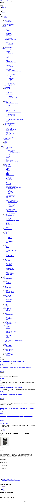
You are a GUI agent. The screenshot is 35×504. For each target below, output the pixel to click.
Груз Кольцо (8, 170)
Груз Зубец (7, 167)
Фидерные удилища (9, 274)
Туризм (3, 294)
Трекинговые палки (9, 339)
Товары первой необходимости (9, 24)
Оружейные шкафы (7, 100)
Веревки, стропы (8, 335)
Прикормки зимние (9, 199)
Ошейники (7, 27)
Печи (5, 143)
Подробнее (2, 364)
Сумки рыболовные (7, 260)
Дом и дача (4, 16)
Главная (3, 429)
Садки (5, 258)
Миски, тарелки (8, 330)
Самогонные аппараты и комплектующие (10, 23)
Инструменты (6, 304)
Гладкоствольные (8, 117)
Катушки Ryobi (8, 218)
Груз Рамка (7, 174)
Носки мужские (10, 80)
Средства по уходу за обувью (8, 47)
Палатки (5, 313)
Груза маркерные (8, 178)
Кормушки (7, 153)
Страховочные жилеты (9, 289)
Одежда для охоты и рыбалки (8, 49)
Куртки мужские (10, 79)
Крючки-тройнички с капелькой (11, 186)
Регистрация (4, 7)
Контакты (3, 12)
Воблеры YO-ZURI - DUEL (12, 250)
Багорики (7, 181)
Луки (8, 106)
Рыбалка (3, 146)
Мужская (7, 75)
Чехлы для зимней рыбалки (10, 212)
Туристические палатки (9, 320)
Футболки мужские (11, 83)
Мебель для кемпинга (7, 308)
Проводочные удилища (9, 268)
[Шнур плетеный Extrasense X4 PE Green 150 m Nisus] (4, 445)
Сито (6, 162)
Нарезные (7, 120)
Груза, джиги (6, 165)
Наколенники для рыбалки (10, 196)
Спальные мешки (6, 341)
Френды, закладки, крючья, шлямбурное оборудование (14, 340)
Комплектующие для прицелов (12, 97)
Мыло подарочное (9, 323)
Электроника (6, 290)
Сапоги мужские (10, 46)
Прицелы (7, 95)
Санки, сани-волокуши (9, 210)
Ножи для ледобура (11, 191)
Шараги (9, 208)
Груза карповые (8, 177)
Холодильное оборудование (8, 349)
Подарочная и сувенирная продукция (10, 322)
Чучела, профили (6, 139)
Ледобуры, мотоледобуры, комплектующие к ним (13, 187)
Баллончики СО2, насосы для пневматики (14, 112)
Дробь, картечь (8, 118)
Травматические (8, 122)
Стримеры (7, 257)
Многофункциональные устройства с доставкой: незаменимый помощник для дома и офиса (15, 367)
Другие (7, 251)
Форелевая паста (8, 244)
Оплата (3, 11)
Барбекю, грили (6, 140)
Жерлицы (7, 182)
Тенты (7, 319)
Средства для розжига (7, 144)
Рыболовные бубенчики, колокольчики (12, 161)
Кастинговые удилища (9, 265)
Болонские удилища (9, 262)
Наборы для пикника (7, 312)
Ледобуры (9, 190)
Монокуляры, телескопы (9, 94)
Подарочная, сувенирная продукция (9, 123)
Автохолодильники (9, 350)
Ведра (7, 148)
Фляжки (5, 347)
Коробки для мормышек (9, 185)
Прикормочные (10, 238)
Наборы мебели (8, 309)
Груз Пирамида (8, 172)
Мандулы (7, 253)
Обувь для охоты (6, 32)
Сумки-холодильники (9, 352)
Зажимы (7, 336)
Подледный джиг (10, 206)
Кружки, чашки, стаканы (10, 329)
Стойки (5, 259)
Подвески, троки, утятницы (10, 133)
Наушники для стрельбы (9, 130)
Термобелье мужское (11, 82)
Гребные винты (8, 283)
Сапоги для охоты (8, 35)
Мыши (7, 254)
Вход (3, 6)
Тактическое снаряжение (10, 135)
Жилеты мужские (10, 77)
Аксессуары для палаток (9, 314)
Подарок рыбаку (6, 231)
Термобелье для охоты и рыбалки (11, 62)
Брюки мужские (10, 76)
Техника (3, 277)
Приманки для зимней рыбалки (11, 200)
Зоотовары (4, 26)
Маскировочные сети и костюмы (11, 129)
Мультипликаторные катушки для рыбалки (12, 220)
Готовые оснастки (7, 164)
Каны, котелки (8, 328)
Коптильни (5, 141)
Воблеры (7, 247)
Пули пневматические (11, 114)
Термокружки (6, 343)
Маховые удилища (9, 266)
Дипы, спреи (8, 240)
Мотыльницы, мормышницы (10, 195)
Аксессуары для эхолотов (10, 291)
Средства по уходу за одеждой (8, 85)
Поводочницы (8, 158)
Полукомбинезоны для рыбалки (11, 37)
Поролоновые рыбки (9, 255)
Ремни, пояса (10, 81)
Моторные (7, 280)
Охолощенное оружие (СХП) (10, 110)
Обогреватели (8, 298)
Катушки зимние (8, 183)
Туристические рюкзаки (8, 345)
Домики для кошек (7, 30)
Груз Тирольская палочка (10, 175)
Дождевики (7, 57)
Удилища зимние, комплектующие (11, 211)
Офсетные (7, 226)
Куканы (7, 155)
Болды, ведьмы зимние (11, 203)
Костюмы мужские (11, 78)
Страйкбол (4, 276)
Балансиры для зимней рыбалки (13, 201)
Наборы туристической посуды (11, 331)
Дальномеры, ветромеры (9, 92)
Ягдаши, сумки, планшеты (10, 137)
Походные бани (8, 317)
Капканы (5, 86)
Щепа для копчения (7, 145)
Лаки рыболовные (9, 156)
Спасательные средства (7, 287)
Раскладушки (8, 310)
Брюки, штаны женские (11, 70)
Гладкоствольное (8, 102)
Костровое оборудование (8, 307)
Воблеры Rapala (10, 248)
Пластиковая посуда (7, 19)
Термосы (5, 344)
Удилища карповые (9, 272)
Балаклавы (9, 52)
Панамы (9, 55)
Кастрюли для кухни (9, 21)
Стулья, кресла (8, 311)
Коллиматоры (10, 96)
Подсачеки (5, 232)
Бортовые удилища (9, 263)
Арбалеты (9, 105)
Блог (3, 9)
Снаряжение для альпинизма (8, 334)
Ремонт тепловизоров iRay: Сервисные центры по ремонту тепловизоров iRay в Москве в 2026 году (16, 416)
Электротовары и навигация (8, 354)
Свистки (7, 29)
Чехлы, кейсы (8, 136)
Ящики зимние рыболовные (10, 213)
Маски (9, 54)
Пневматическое (8, 111)
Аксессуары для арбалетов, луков (13, 104)
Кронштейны (8, 93)
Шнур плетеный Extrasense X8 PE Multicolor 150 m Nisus (11, 480)
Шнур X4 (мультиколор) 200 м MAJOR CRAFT (9, 479)
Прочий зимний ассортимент (10, 209)
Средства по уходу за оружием (10, 115)
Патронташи (8, 132)
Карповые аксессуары (9, 149)
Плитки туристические (9, 299)
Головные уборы (8, 51)
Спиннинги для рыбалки (10, 269)
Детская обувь (8, 40)
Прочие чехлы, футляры (9, 134)
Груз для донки (8, 166)
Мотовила (7, 157)
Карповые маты (10, 151)
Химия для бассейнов (7, 25)
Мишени (5, 89)
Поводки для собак (9, 28)
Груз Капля (7, 168)
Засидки (7, 126)
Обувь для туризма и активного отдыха (10, 39)
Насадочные (9, 236)
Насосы (5, 286)
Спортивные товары (7, 342)
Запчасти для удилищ (9, 264)
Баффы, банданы (10, 53)
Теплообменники (8, 301)
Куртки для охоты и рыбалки (10, 59)
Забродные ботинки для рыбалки (11, 36)
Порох (7, 121)
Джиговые (7, 223)
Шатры (7, 321)
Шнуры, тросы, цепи (7, 353)
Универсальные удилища (10, 273)
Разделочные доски (9, 22)
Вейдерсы (7, 50)
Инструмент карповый (11, 150)
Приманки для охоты (7, 124)
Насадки (7, 242)
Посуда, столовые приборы (8, 325)
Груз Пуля (7, 173)
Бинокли (7, 91)
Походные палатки (9, 318)
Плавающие (9, 237)
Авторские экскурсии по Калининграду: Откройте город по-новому (11, 394)
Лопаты (7, 305)
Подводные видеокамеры (10, 292)
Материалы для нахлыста (8, 229)
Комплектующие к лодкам (8, 278)
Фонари (5, 348)
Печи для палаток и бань (10, 316)
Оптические (9, 98)
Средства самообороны (7, 138)
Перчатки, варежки (9, 61)
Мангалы (5, 142)
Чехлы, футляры (10, 192)
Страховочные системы (9, 338)
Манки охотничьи (7, 88)
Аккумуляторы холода (9, 351)
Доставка (3, 10)
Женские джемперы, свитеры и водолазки (14, 71)
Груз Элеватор (8, 176)
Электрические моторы (9, 285)
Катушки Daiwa (8, 217)
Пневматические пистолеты (12, 113)
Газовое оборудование (7, 295)
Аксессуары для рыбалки (8, 147)
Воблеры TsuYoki (10, 249)
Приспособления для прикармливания (14, 152)
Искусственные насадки (11, 204)
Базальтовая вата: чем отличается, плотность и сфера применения (11, 380)
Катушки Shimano (8, 219)
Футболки (7, 63)
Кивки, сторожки (8, 184)
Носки (7, 60)
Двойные (7, 222)
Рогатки (9, 107)
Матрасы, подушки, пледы (8, 18)
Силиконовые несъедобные (10, 256)
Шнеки (9, 193)
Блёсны (7, 246)
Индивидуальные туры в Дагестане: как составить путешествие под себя (12, 361)
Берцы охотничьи (8, 33)
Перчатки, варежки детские (12, 67)
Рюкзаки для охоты (9, 346)
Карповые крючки (9, 224)
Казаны (7, 327)
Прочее (7, 159)
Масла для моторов (9, 284)
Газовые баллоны (8, 296)
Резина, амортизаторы (9, 160)
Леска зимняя (8, 194)
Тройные (7, 227)
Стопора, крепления (9, 163)
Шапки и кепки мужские (11, 84)
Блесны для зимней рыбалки (12, 202)
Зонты (5, 303)
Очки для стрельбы (9, 131)
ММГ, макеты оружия (9, 108)
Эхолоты (7, 293)
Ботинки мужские (10, 45)
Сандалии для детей (11, 41)
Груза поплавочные (9, 179)
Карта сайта (4, 13)
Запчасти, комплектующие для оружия (12, 103)
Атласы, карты (8, 355)
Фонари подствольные (9, 99)
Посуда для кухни (7, 20)
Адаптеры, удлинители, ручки (12, 188)
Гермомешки (6, 302)
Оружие (5, 101)
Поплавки (5, 233)
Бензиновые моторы (9, 282)
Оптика (5, 90)
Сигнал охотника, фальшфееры (9, 125)
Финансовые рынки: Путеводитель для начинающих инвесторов (11, 387)
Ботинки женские (10, 43)
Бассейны (5, 17)
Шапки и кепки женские (11, 74)
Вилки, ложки (8, 326)
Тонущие (9, 239)
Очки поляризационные (8, 230)
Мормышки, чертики (11, 205)
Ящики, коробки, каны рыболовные (9, 275)
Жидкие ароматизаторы (9, 241)
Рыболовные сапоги (9, 38)
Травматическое (8, 116)
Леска (5, 228)
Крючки (5, 221)
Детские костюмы (10, 66)
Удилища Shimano (8, 271)
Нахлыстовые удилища (9, 267)
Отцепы (7, 197)
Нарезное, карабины (9, 109)
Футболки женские (11, 73)
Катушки (5, 214)
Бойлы (7, 235)
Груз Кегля (7, 169)
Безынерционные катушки (10, 215)
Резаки (7, 300)
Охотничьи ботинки (9, 34)
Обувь (3, 31)
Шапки (9, 56)
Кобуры (7, 127)
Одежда (3, 48)
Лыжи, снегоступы (7, 87)
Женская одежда (8, 69)
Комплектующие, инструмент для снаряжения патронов (14, 119)
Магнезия (7, 337)
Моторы (5, 281)
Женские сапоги (10, 44)
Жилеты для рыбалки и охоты (10, 58)
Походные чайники (9, 332)
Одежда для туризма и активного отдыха (10, 64)
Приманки (5, 245)
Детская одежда (8, 65)
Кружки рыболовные (9, 154)
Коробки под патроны (9, 128)
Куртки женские (10, 72)
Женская (7, 42)
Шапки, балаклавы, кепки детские (13, 68)
